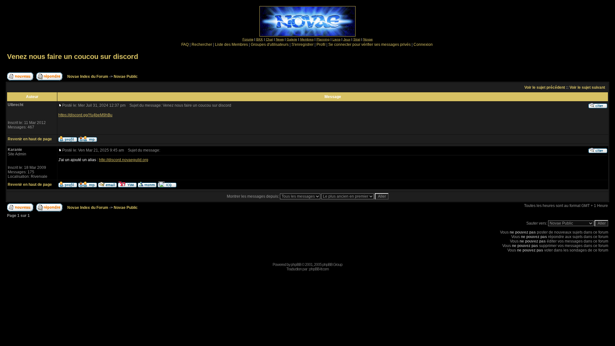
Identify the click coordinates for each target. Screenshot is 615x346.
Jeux (346, 39)
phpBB (296, 264)
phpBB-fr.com (319, 269)
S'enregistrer (302, 44)
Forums (247, 39)
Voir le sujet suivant (587, 87)
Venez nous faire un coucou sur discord (72, 57)
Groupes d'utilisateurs (270, 44)
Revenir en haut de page (30, 139)
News (280, 39)
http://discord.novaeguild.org (123, 160)
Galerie (292, 39)
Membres (307, 39)
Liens (336, 39)
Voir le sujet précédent (544, 87)
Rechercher (202, 44)
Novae (368, 39)
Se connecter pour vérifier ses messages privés (369, 44)
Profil (320, 44)
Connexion (423, 44)
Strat (356, 39)
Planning (323, 39)
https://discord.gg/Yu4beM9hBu (85, 115)
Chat (269, 39)
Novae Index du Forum (87, 76)
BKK (259, 39)
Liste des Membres (231, 44)
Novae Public (126, 76)
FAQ (185, 44)
